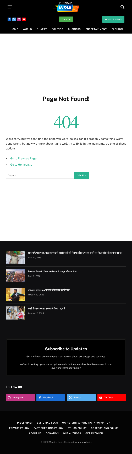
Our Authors (72, 433)
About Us (35, 433)
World (27, 29)
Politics (57, 29)
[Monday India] (66, 7)
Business (74, 29)
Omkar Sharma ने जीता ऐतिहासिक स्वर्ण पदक (48, 290)
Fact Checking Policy (48, 428)
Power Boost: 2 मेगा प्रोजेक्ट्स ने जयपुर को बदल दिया (52, 271)
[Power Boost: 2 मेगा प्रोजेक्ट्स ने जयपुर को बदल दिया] (15, 275)
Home (14, 29)
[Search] (122, 7)
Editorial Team (47, 422)
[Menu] (10, 7)
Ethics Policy (77, 428)
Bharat (42, 29)
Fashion (117, 29)
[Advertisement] (66, 64)
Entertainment (96, 29)
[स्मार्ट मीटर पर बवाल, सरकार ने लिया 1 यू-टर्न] (15, 313)
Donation (66, 19)
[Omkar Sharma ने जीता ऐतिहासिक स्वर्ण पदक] (15, 294)
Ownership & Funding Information (86, 422)
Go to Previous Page (23, 158)
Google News (113, 19)
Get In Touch (94, 433)
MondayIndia (84, 442)
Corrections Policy (105, 428)
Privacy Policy (19, 428)
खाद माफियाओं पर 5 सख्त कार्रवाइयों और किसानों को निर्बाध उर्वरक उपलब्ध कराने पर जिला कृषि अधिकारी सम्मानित (75, 252)
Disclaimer (25, 422)
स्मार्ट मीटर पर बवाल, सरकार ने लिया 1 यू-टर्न (46, 308)
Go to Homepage (21, 164)
